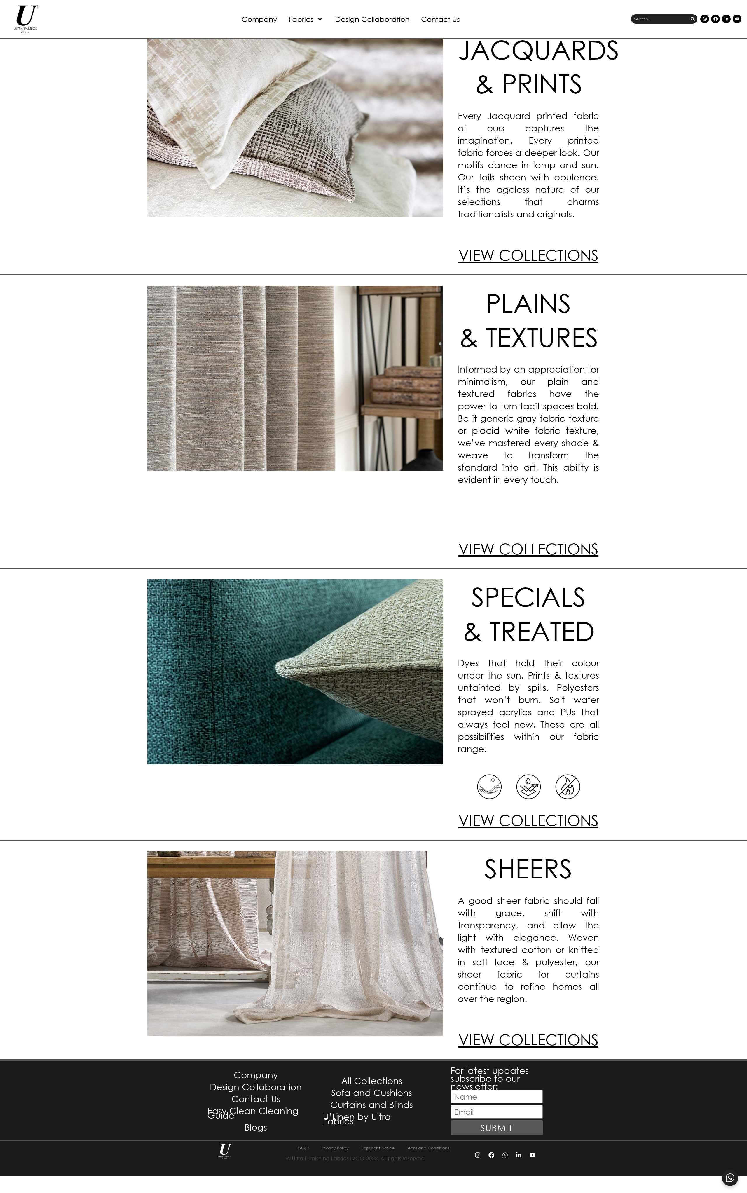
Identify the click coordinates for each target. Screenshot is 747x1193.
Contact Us (440, 18)
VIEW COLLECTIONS (528, 255)
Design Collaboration (372, 18)
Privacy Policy (335, 1148)
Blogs (256, 1126)
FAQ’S (304, 1148)
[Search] (692, 19)
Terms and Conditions (427, 1148)
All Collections (371, 1080)
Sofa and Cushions (371, 1092)
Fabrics (301, 18)
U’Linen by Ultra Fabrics (357, 1118)
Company (259, 18)
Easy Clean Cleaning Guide (253, 1112)
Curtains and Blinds (371, 1104)
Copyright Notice (377, 1148)
